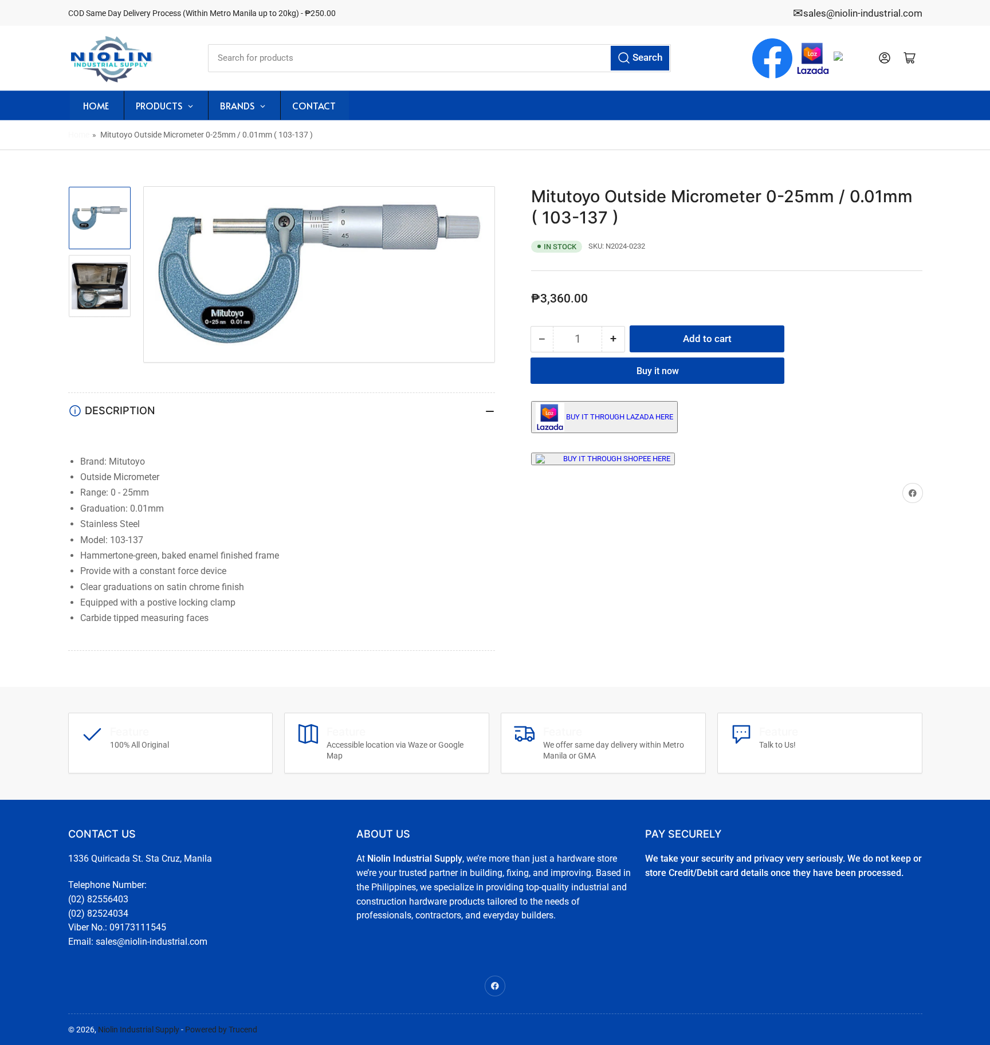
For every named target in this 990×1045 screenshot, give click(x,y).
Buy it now (658, 371)
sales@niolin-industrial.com (862, 13)
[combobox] (439, 58)
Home (78, 134)
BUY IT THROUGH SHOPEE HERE (616, 458)
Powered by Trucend (221, 1029)
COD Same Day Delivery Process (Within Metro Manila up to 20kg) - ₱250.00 (202, 13)
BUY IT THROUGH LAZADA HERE (619, 416)
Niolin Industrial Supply (138, 1029)
